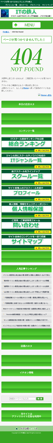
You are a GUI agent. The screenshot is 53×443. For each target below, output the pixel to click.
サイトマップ (47, 5)
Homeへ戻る (46, 95)
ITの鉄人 (6, 32)
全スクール (23, 5)
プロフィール (35, 5)
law (28, 433)
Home (26, 88)
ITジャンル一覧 (11, 5)
